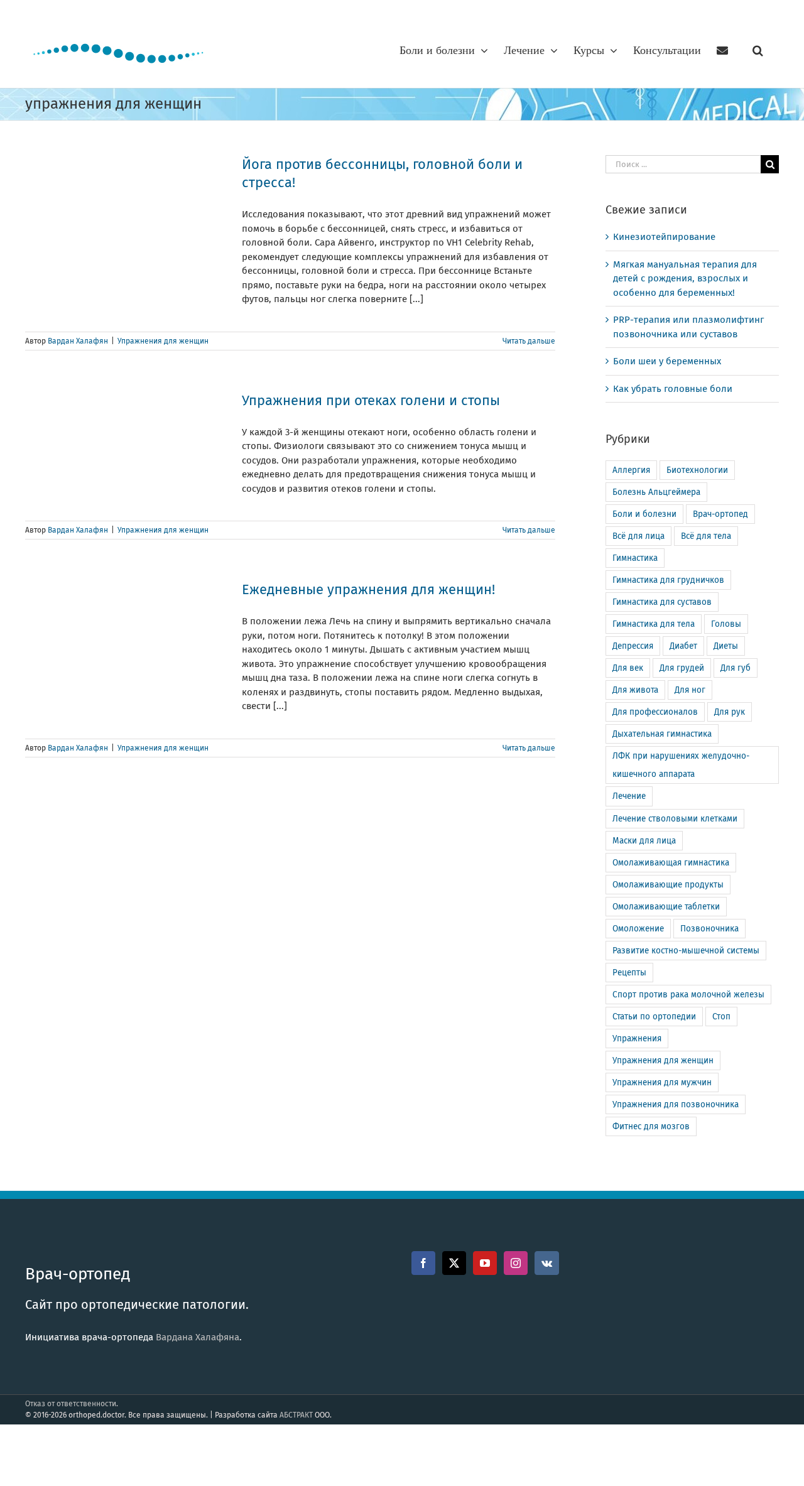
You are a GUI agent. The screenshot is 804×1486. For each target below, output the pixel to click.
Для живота (635, 690)
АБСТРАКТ (296, 1415)
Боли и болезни (644, 514)
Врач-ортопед (720, 514)
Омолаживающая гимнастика (670, 862)
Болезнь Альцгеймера (656, 492)
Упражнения (636, 1038)
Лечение (629, 796)
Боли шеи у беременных (667, 361)
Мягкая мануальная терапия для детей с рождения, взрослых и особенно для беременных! (685, 278)
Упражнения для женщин (163, 341)
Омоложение (638, 928)
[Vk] (547, 1263)
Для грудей (682, 668)
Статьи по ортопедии (654, 1016)
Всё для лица (638, 536)
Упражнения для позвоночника (675, 1104)
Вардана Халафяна (197, 1337)
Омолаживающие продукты (668, 884)
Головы (726, 624)
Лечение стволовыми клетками (674, 818)
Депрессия (632, 646)
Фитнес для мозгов (651, 1126)
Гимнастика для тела (653, 624)
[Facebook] (423, 1263)
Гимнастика (635, 558)
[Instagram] (516, 1263)
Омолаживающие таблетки (666, 906)
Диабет (683, 646)
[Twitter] (454, 1263)
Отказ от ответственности (70, 1403)
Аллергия (631, 470)
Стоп (721, 1016)
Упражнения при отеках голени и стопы (371, 400)
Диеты (726, 646)
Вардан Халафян (78, 341)
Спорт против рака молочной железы (688, 994)
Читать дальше (529, 341)
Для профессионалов (655, 712)
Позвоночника (709, 928)
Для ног (690, 690)
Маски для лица (644, 840)
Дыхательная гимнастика (662, 734)
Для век (627, 668)
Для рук (729, 712)
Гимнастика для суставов (662, 602)
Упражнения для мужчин (662, 1082)
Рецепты (629, 972)
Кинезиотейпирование (664, 236)
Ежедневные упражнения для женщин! (368, 589)
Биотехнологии (697, 470)
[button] (757, 50)
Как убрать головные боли (672, 388)
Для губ (735, 668)
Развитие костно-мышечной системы (685, 950)
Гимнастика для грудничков (668, 580)
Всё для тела (706, 536)
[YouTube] (485, 1263)
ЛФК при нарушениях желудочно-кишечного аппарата (680, 765)
